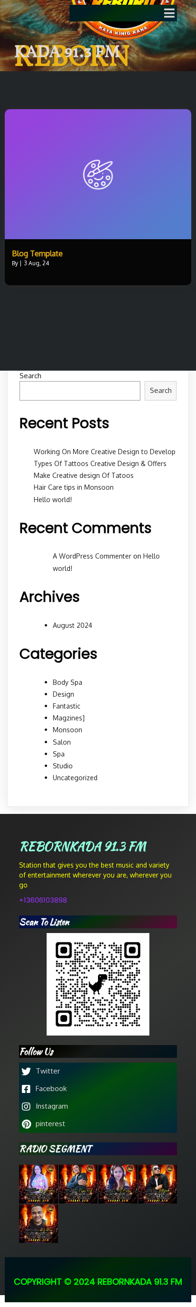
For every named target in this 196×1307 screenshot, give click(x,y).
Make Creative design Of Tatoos (84, 475)
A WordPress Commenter (92, 556)
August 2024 (72, 625)
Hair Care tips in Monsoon (74, 487)
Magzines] (69, 718)
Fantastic (66, 706)
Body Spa (67, 682)
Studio (63, 766)
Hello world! (53, 499)
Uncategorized (75, 778)
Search (30, 375)
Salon (62, 742)
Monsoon (67, 730)
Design (63, 694)
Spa (59, 754)
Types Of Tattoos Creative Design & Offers (100, 463)
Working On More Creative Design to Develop (105, 452)
